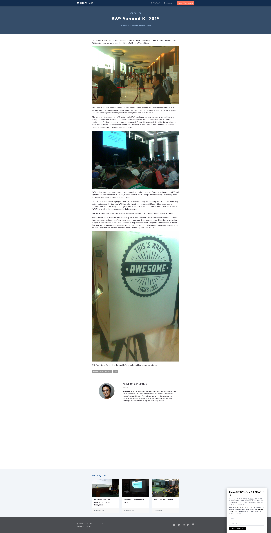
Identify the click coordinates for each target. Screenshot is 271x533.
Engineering (135, 12)
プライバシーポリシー (243, 508)
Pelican (88, 526)
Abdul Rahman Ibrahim (141, 25)
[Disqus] (135, 436)
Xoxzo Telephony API (185, 3)
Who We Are (157, 3)
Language (169, 3)
